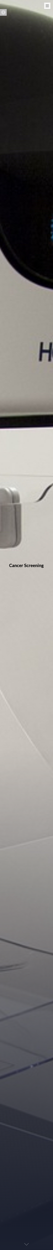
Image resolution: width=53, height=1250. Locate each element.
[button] (3, 12)
